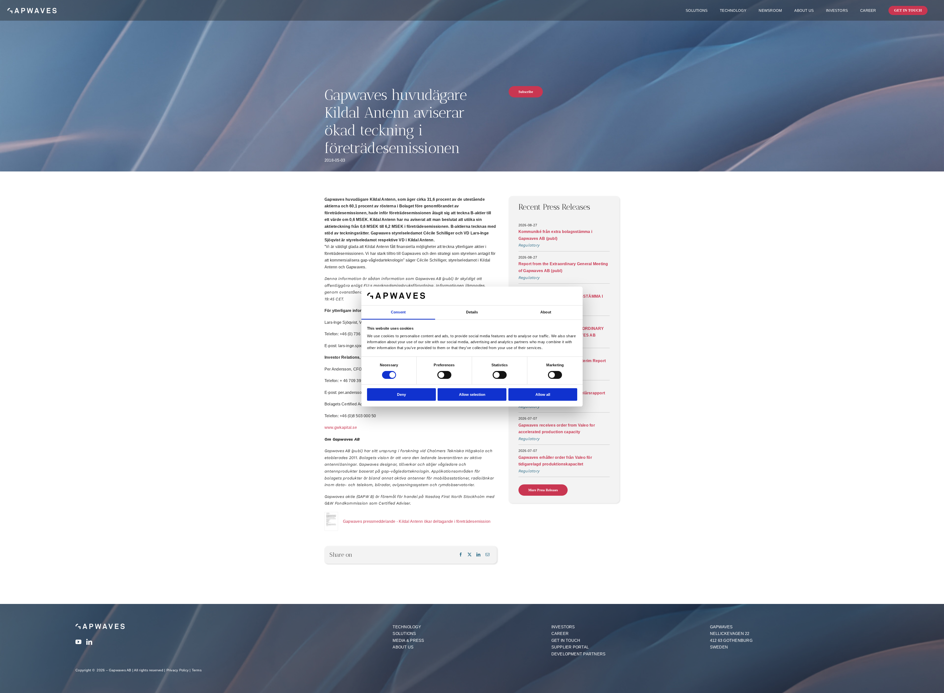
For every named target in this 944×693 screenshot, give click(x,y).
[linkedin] (89, 642)
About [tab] (545, 312)
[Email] (487, 554)
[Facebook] (460, 554)
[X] (469, 554)
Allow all (542, 394)
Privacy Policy (177, 670)
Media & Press (408, 640)
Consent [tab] (398, 312)
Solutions (404, 633)
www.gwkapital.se (340, 427)
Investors (563, 627)
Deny (401, 394)
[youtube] (78, 642)
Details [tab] (472, 312)
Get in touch (565, 640)
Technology (407, 627)
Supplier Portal (570, 647)
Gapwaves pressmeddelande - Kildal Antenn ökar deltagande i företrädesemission (416, 521)
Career (560, 633)
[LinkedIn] (478, 554)
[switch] (444, 375)
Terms (197, 670)
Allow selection (472, 394)
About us (403, 647)
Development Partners (578, 654)
